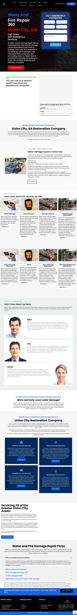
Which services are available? (15, 569)
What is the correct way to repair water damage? (22, 579)
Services (45, 2)
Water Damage (23, 2)
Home (14, 2)
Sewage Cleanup (48, 214)
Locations (31, 5)
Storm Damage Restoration (48, 265)
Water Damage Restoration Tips (16, 573)
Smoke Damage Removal (9, 265)
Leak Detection (29, 214)
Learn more (21, 459)
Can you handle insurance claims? (17, 558)
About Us (22, 5)
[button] (38, 557)
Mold (39, 2)
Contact (40, 5)
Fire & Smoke (32, 2)
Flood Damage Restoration (67, 214)
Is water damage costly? (14, 576)
